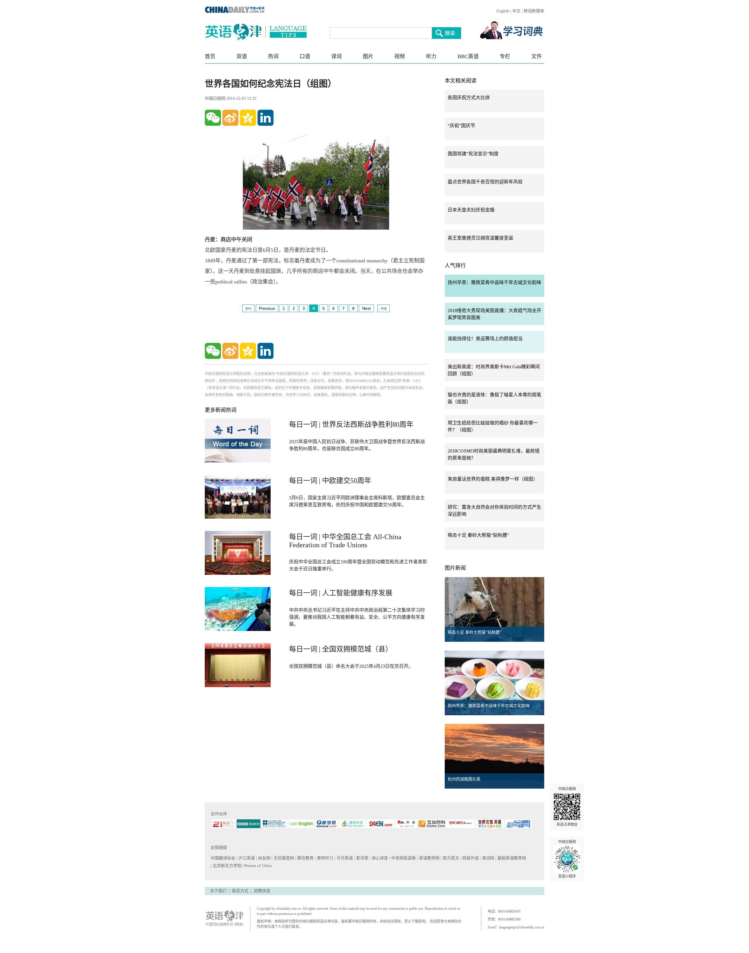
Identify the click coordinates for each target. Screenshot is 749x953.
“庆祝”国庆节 (461, 125)
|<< (248, 308)
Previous (267, 308)
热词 (273, 56)
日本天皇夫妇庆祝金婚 (471, 209)
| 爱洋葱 (362, 858)
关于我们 (218, 891)
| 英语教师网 (429, 858)
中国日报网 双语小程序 (567, 859)
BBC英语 (468, 56)
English (503, 11)
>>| (383, 308)
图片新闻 (455, 568)
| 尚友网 (264, 858)
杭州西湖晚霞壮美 (464, 779)
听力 (431, 56)
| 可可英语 (344, 858)
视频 (399, 56)
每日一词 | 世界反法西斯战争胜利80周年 (351, 424)
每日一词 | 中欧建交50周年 (330, 480)
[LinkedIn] (265, 118)
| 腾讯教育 (305, 858)
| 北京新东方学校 (226, 865)
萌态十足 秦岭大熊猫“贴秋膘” (478, 535)
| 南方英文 (450, 858)
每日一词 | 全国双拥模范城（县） (340, 649)
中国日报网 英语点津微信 (567, 807)
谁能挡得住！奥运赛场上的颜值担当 (485, 338)
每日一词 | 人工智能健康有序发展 (340, 593)
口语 (305, 56)
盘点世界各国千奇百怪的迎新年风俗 (485, 181)
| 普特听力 (324, 858)
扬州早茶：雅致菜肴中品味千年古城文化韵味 (494, 282)
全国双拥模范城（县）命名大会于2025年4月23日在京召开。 (351, 666)
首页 (210, 56)
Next (366, 308)
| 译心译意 (379, 858)
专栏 (505, 56)
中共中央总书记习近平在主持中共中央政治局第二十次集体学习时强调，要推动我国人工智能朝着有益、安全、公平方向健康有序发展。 (357, 617)
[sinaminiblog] (230, 118)
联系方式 (240, 891)
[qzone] (248, 118)
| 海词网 (487, 858)
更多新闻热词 (220, 410)
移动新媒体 (534, 11)
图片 (368, 56)
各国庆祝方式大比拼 (469, 97)
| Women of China (256, 865)
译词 (336, 56)
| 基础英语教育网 (511, 858)
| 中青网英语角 (403, 858)
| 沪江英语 (246, 858)
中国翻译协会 (223, 858)
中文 (516, 11)
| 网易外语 (470, 858)
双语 (241, 56)
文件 (536, 56)
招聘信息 (262, 891)
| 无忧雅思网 (283, 858)
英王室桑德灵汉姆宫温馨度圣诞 (480, 237)
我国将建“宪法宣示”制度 (473, 153)
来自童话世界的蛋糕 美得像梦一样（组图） (493, 478)
